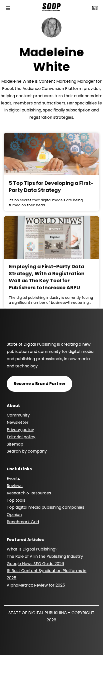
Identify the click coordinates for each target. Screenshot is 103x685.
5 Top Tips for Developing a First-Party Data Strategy (51, 187)
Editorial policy (21, 437)
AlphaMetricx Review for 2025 (36, 585)
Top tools (16, 500)
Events (13, 478)
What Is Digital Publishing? (32, 549)
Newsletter (17, 422)
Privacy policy (20, 430)
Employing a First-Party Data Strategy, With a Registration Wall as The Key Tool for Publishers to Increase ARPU (46, 277)
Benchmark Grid (23, 522)
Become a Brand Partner (40, 383)
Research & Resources (29, 493)
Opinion (14, 514)
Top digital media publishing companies (45, 507)
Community (18, 415)
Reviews (14, 486)
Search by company (27, 451)
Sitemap (15, 444)
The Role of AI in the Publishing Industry (45, 556)
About (13, 405)
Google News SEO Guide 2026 (35, 564)
